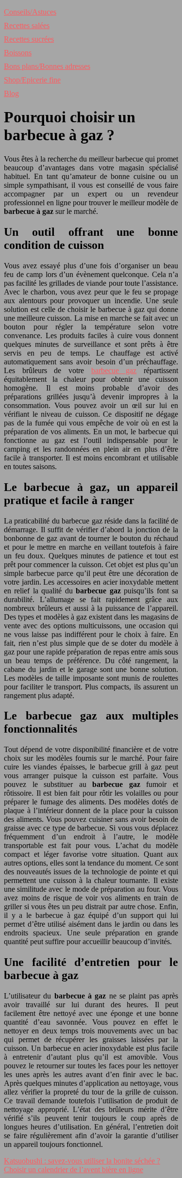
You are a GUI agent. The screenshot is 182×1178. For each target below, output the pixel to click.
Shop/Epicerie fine (32, 80)
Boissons (18, 53)
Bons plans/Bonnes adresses (47, 66)
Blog (11, 93)
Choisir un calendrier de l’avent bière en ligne (73, 1169)
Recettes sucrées (29, 39)
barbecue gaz (114, 370)
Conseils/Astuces (30, 12)
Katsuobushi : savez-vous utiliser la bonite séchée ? (82, 1161)
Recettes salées (27, 25)
